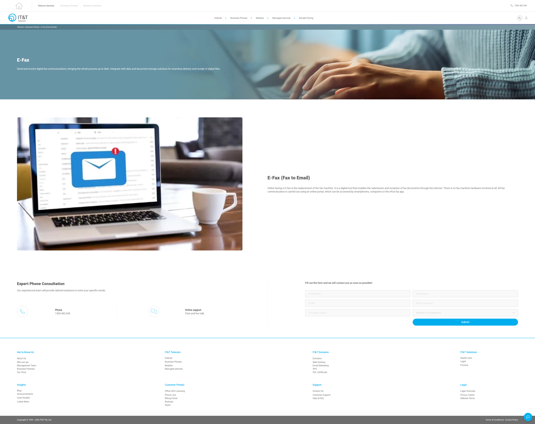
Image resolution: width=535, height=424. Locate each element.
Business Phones (173, 361)
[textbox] (464, 312)
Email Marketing (321, 365)
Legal (463, 361)
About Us (21, 358)
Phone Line (170, 395)
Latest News (23, 401)
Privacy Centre (467, 395)
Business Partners (26, 369)
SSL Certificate (320, 372)
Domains (317, 358)
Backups (169, 401)
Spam (168, 405)
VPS (315, 369)
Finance (464, 365)
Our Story (21, 372)
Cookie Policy (511, 420)
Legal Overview (467, 391)
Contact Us (318, 391)
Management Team (26, 365)
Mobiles (169, 365)
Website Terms (467, 398)
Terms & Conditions (495, 420)
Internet (168, 358)
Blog (19, 390)
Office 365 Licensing (175, 391)
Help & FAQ (318, 398)
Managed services (174, 369)
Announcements (25, 394)
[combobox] (465, 312)
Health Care (466, 358)
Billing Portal (171, 398)
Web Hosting (319, 362)
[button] (528, 417)
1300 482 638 (62, 313)
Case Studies (23, 397)
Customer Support (321, 395)
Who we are (22, 362)
